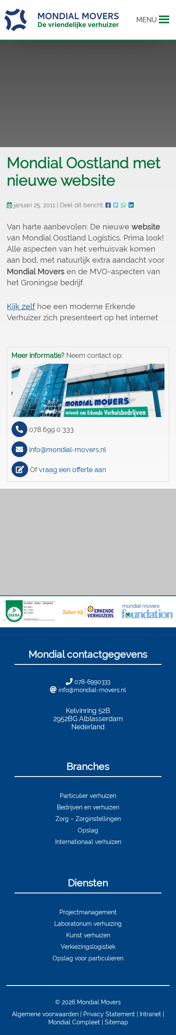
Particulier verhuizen (88, 795)
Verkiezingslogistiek (88, 946)
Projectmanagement (88, 912)
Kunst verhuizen (88, 935)
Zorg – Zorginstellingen (88, 818)
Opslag (88, 830)
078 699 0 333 (51, 430)
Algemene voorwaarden (45, 1014)
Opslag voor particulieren (88, 958)
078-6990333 (92, 681)
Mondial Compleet (74, 1022)
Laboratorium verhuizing (88, 923)
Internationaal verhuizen (88, 841)
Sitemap (116, 1022)
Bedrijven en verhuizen (88, 807)
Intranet (150, 1014)
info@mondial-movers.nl (67, 450)
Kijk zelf (21, 306)
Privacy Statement (109, 1014)
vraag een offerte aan (72, 470)
